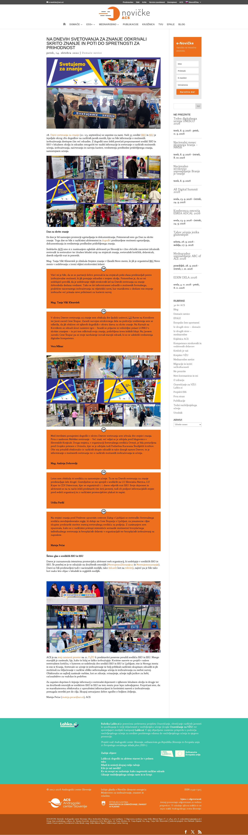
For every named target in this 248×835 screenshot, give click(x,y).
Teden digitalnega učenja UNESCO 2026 (185, 121)
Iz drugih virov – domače (187, 326)
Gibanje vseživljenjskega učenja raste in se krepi (126, 774)
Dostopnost (172, 2)
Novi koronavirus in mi (186, 375)
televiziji (129, 567)
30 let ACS (179, 305)
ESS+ (89, 24)
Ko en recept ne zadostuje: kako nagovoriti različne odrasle (132, 771)
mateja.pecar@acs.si (73, 697)
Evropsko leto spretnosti (186, 322)
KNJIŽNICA (148, 24)
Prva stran (179, 396)
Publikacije (179, 400)
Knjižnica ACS (181, 338)
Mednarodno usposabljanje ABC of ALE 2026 (187, 256)
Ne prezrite (180, 371)
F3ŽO (91, 657)
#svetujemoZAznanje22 (120, 564)
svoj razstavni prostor (69, 657)
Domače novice (92, 52)
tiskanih (112, 567)
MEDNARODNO (107, 24)
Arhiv (144, 2)
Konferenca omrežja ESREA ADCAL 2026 (187, 212)
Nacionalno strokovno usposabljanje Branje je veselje (187, 170)
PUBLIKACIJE (130, 24)
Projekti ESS (180, 391)
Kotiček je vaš (181, 350)
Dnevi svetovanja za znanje (64, 135)
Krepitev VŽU (181, 355)
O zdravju (179, 380)
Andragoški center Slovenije (76, 819)
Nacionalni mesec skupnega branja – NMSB (186, 145)
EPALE (171, 24)
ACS (181, 2)
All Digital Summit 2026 (186, 191)
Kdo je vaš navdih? (111, 768)
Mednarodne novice (184, 359)
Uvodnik (178, 412)
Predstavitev (128, 2)
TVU (160, 24)
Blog (176, 309)
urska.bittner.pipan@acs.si (190, 819)
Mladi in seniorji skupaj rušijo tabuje (120, 765)
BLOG (181, 24)
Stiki (138, 2)
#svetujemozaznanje (147, 564)
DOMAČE (74, 24)
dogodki (106, 240)
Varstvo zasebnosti (157, 2)
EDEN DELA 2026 (185, 277)
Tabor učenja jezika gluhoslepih (186, 233)
